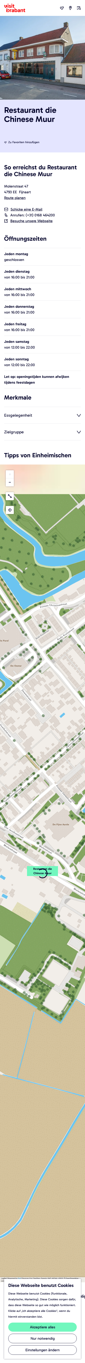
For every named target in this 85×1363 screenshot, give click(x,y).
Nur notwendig (43, 1338)
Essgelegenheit (18, 415)
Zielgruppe (14, 431)
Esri (19, 1278)
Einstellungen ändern (42, 1350)
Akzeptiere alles (42, 1327)
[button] (42, 873)
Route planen (15, 198)
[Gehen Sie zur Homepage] (17, 8)
